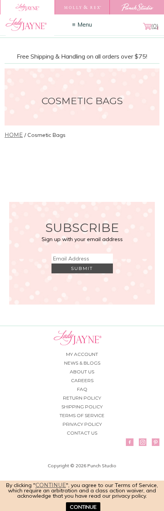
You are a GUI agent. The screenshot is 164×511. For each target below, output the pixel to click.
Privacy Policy (82, 424)
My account (82, 354)
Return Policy (82, 398)
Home (14, 135)
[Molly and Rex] (82, 7)
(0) (154, 26)
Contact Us (82, 433)
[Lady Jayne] (27, 7)
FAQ (82, 389)
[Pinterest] (155, 442)
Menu (84, 24)
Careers (82, 380)
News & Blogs (82, 363)
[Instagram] (142, 442)
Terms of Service (82, 415)
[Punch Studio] (136, 7)
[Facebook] (129, 442)
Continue (50, 485)
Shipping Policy (82, 406)
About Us (82, 372)
